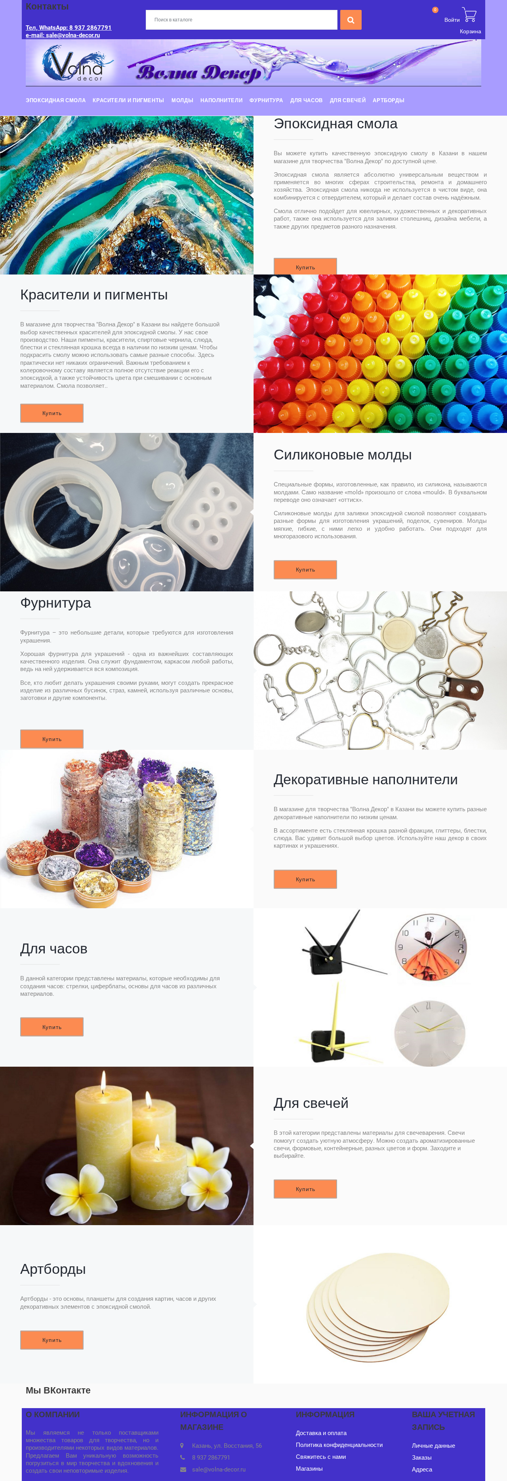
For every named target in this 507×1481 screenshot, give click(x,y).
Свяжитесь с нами (321, 1456)
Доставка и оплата (321, 1433)
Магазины (309, 1468)
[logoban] (253, 62)
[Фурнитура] (380, 670)
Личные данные (433, 1445)
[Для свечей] (127, 1146)
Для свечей (348, 100)
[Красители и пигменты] (380, 353)
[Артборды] (380, 1304)
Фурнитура (266, 100)
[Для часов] (380, 987)
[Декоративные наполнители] (127, 829)
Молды (182, 100)
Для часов (306, 100)
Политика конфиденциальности (339, 1445)
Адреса (422, 1469)
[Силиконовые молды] (127, 512)
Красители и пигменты (128, 100)
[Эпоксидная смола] (127, 195)
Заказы (422, 1457)
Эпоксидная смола (56, 100)
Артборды (388, 100)
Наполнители (221, 100)
